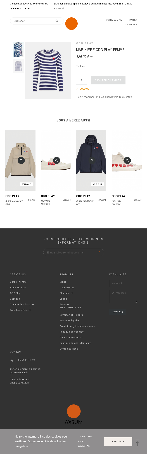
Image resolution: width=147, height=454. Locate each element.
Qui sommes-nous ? (71, 337)
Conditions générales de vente (77, 326)
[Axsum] (73, 24)
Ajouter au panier (108, 80)
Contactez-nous (18, 3)
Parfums (64, 304)
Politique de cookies (72, 331)
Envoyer (118, 312)
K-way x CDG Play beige (13, 202)
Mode (63, 281)
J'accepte (118, 441)
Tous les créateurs (20, 310)
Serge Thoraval (18, 281)
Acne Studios (18, 287)
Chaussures (66, 293)
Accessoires (67, 287)
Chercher (59, 21)
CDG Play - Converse (46, 202)
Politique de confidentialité (75, 343)
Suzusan (15, 298)
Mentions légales (70, 320)
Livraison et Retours (71, 315)
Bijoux (63, 298)
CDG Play (85, 43)
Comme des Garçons (22, 304)
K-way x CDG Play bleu (84, 202)
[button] (21, 160)
